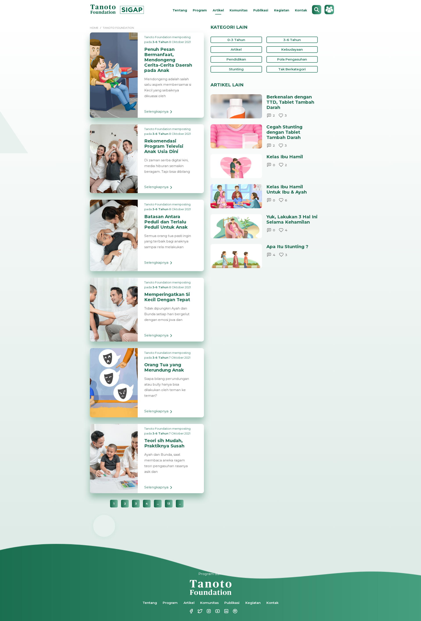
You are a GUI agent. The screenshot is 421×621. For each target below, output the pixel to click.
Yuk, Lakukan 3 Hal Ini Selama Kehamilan (292, 219)
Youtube (214, 611)
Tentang (180, 10)
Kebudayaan (292, 49)
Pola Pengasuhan (292, 59)
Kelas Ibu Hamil (284, 156)
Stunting (236, 69)
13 (168, 503)
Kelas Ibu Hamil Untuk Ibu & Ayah (286, 189)
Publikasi (260, 10)
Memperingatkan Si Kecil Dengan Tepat (167, 297)
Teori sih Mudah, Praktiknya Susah (164, 443)
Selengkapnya (156, 113)
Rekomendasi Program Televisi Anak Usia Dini (163, 146)
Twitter (197, 611)
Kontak (301, 10)
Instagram (206, 611)
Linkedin (223, 611)
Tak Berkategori (292, 69)
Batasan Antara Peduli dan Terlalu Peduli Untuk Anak (166, 222)
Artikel (218, 10)
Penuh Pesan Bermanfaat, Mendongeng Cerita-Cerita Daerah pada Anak (168, 60)
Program (200, 10)
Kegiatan (281, 10)
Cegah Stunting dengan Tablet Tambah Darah (284, 132)
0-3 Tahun (236, 40)
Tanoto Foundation (157, 37)
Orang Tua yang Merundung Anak (164, 367)
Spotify (232, 611)
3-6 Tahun (160, 42)
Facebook (188, 611)
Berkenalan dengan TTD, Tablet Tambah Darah (290, 102)
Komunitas (239, 10)
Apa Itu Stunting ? (287, 246)
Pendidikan (236, 59)
